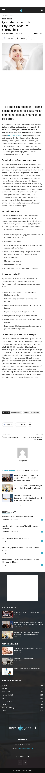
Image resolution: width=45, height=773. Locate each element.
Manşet (9, 18)
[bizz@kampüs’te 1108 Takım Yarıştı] (7, 614)
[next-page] (23, 506)
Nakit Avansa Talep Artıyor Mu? (15, 538)
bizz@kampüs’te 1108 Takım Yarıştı (26, 612)
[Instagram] (20, 762)
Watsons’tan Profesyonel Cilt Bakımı (27, 669)
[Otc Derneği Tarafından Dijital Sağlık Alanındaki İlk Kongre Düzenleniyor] (7, 488)
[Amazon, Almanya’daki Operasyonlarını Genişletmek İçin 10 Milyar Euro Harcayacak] (7, 498)
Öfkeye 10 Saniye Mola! (10, 437)
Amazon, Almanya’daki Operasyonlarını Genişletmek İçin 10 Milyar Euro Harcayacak (28, 498)
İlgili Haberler (8, 471)
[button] (3, 10)
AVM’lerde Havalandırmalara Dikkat (17, 517)
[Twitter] (25, 762)
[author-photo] (22, 457)
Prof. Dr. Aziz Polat (15, 135)
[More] (30, 38)
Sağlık (11, 15)
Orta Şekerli (9, 33)
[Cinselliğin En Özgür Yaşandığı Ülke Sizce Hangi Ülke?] (7, 651)
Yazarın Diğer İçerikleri (28, 471)
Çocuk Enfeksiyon (16, 412)
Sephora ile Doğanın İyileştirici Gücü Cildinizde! (33, 438)
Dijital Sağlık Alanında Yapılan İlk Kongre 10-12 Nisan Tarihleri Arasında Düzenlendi (26, 477)
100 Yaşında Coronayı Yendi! (23, 658)
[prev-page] (20, 506)
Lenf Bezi (26, 412)
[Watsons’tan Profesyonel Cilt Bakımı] (7, 671)
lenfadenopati (35, 412)
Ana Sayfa (5, 15)
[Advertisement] (22, 3)
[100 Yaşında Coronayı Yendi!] (7, 661)
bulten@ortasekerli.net (25, 749)
